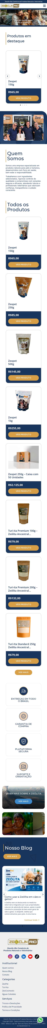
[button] (2, 17)
